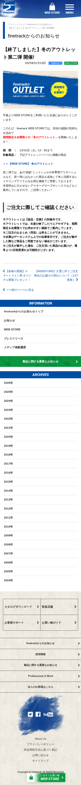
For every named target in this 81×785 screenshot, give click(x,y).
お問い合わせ (40, 755)
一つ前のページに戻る (20, 289)
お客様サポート (14, 622)
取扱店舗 (47, 606)
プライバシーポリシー (40, 744)
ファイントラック (17, 24)
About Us (40, 738)
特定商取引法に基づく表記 (40, 749)
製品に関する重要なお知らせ (40, 361)
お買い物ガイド (51, 622)
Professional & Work (40, 676)
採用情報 (40, 654)
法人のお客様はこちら (40, 686)
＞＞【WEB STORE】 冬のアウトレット (28, 163)
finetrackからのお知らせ (40, 24)
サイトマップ (40, 760)
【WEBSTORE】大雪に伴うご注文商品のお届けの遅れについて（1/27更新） (56, 276)
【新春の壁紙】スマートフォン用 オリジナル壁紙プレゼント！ (17, 276)
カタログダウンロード (18, 606)
